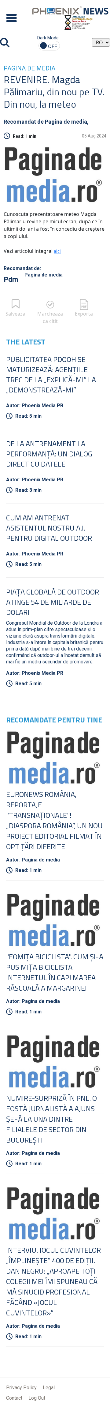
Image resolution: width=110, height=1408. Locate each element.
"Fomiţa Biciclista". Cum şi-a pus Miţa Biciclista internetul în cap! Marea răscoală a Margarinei (54, 972)
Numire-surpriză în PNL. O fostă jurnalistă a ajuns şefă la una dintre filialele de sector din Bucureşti (51, 1118)
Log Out (36, 1398)
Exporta (84, 313)
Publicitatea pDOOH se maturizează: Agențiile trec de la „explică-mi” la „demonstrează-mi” (51, 374)
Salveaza (15, 313)
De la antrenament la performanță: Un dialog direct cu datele (49, 453)
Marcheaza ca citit (50, 317)
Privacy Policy (21, 1387)
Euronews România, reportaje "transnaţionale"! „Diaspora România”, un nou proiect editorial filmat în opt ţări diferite (54, 820)
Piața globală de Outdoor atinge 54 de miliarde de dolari (52, 602)
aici (57, 251)
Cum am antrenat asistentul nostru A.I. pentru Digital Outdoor (49, 527)
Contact (14, 1398)
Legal (49, 1387)
